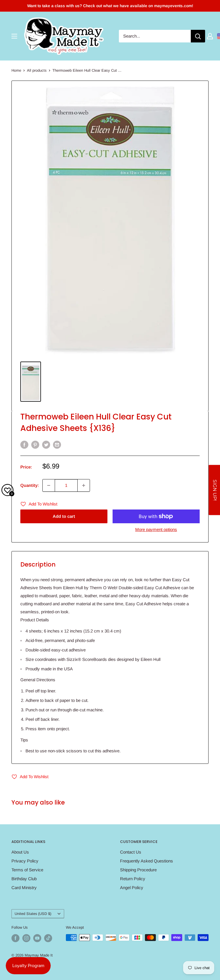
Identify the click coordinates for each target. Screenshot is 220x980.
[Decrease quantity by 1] (49, 485)
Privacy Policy (24, 860)
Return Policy (132, 878)
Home (16, 70)
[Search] (198, 36)
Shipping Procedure (138, 869)
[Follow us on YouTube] (37, 938)
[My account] (210, 36)
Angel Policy (131, 887)
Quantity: (29, 485)
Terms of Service (27, 869)
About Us (20, 852)
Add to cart (64, 516)
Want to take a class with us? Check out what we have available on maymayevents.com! (110, 5)
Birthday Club (24, 878)
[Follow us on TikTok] (48, 938)
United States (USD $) (33, 913)
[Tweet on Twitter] (46, 444)
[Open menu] (14, 36)
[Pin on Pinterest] (35, 444)
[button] (214, 490)
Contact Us (130, 852)
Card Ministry (24, 887)
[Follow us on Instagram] (26, 938)
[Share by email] (57, 444)
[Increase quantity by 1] (84, 485)
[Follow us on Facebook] (15, 938)
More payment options (156, 529)
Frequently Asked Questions (146, 860)
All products (37, 70)
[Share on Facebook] (24, 444)
